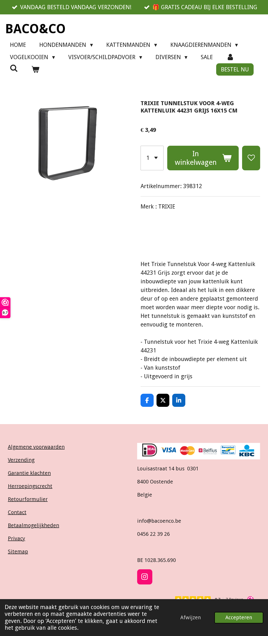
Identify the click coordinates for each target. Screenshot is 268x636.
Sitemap (18, 551)
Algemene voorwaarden (36, 447)
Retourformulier (28, 499)
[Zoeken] (14, 68)
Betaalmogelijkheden (33, 525)
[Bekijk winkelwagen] (35, 69)
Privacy (16, 538)
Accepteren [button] (238, 618)
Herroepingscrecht (30, 486)
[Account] (230, 57)
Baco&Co (35, 28)
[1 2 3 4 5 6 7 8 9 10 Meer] (152, 158)
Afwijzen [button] (190, 618)
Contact (17, 512)
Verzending (21, 460)
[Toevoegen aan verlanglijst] (251, 158)
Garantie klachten (29, 473)
